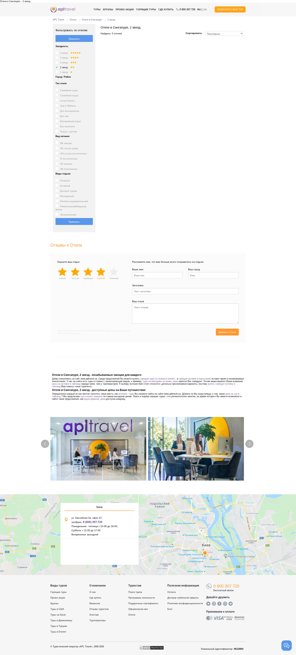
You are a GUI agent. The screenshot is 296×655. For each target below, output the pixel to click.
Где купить (166, 9)
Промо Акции (125, 9)
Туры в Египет (58, 631)
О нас (92, 592)
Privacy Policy (118, 330)
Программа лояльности (141, 597)
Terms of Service (65, 333)
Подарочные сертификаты (143, 603)
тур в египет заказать (91, 396)
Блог (169, 609)
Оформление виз (138, 609)
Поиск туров (135, 592)
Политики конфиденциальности (185, 603)
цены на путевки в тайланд (66, 384)
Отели (131, 614)
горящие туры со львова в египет (157, 378)
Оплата (171, 592)
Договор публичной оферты (183, 597)
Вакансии (94, 603)
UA (205, 9)
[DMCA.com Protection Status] (151, 648)
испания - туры (126, 393)
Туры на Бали (58, 614)
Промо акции (57, 597)
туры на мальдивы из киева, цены (160, 381)
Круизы (108, 9)
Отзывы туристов (98, 609)
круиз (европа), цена (94, 399)
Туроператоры (97, 620)
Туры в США (57, 609)
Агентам (94, 614)
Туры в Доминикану (61, 620)
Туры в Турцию (58, 626)
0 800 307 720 (226, 586)
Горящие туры (146, 9)
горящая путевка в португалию (195, 378)
